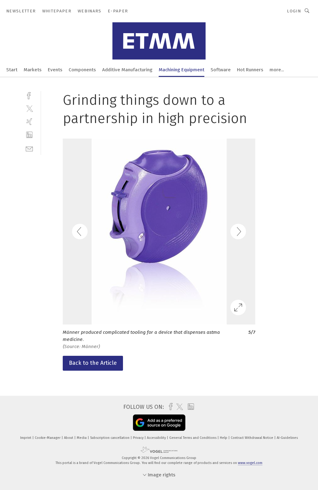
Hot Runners (250, 70)
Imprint (26, 438)
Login (294, 11)
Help (224, 438)
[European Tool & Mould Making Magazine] (11, 69)
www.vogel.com (250, 463)
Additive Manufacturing (127, 70)
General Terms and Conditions (193, 438)
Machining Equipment (181, 70)
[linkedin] (29, 135)
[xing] (29, 122)
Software (221, 70)
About (69, 438)
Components (82, 70)
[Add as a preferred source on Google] (159, 422)
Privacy (138, 438)
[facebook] (29, 95)
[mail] (29, 148)
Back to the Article (93, 363)
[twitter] (29, 108)
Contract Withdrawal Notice (252, 438)
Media (82, 438)
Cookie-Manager (48, 438)
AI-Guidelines (287, 438)
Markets (33, 70)
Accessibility (157, 438)
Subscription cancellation (110, 438)
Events (55, 70)
